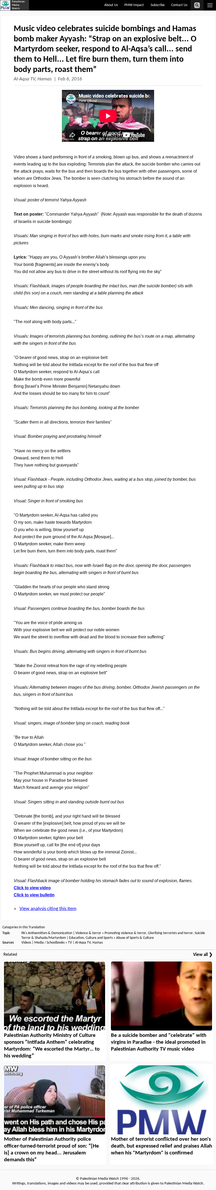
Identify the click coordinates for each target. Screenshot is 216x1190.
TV (70, 943)
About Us (111, 5)
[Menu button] (210, 5)
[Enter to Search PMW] (197, 5)
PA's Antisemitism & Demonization (46, 933)
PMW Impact (134, 5)
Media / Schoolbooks (49, 943)
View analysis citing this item (47, 908)
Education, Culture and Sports (91, 938)
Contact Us (179, 5)
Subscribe (158, 5)
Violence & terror (88, 933)
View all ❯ (203, 955)
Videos (26, 943)
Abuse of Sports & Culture (135, 938)
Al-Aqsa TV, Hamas (33, 79)
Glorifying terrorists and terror (170, 933)
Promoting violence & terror (125, 933)
